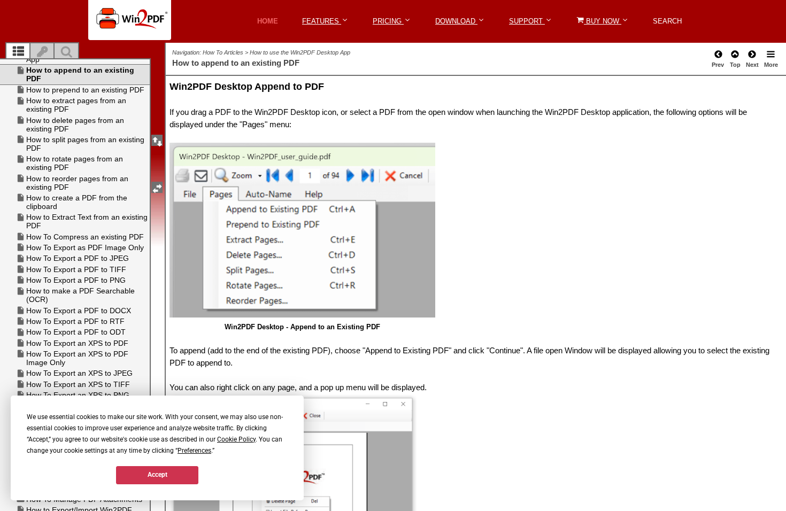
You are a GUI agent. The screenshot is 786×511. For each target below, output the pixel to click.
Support (527, 21)
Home (267, 21)
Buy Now (602, 21)
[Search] (66, 52)
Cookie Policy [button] (236, 439)
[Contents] (18, 52)
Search (667, 21)
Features (321, 21)
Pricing (388, 21)
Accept (157, 474)
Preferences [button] (194, 450)
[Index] (42, 52)
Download (456, 21)
